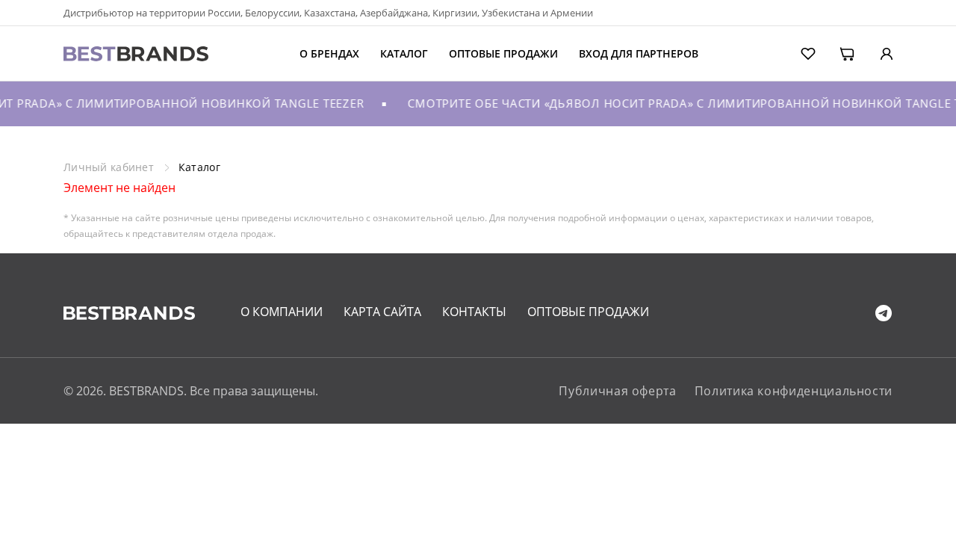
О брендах (329, 53)
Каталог (404, 53)
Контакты (474, 311)
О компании (281, 311)
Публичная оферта (617, 391)
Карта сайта (382, 311)
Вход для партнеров (638, 53)
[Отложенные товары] (798, 52)
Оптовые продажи (503, 53)
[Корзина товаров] (837, 52)
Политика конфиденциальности (794, 391)
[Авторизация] (875, 52)
